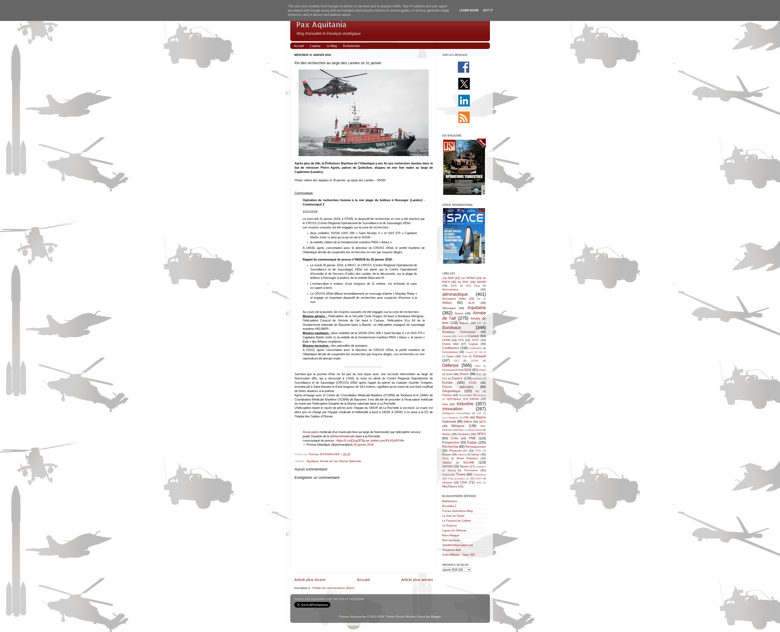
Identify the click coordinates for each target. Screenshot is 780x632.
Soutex (464, 466)
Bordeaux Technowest (458, 331)
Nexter (446, 434)
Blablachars (449, 501)
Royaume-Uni (458, 450)
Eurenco (477, 378)
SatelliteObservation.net (457, 545)
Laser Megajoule (450, 417)
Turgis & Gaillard (456, 478)
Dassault (479, 356)
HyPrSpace (454, 399)
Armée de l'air (329, 461)
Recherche (450, 446)
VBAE (479, 482)
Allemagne (449, 308)
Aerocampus (450, 289)
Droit (449, 374)
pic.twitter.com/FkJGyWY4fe (385, 440)
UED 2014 (476, 478)
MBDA (468, 421)
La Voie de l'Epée (453, 515)
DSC (479, 374)
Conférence (450, 348)
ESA (444, 378)
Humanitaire (466, 395)
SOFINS (447, 466)
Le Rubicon (449, 525)
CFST (475, 340)
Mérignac (458, 426)
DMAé (482, 370)
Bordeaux (451, 327)
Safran (475, 454)
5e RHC (463, 281)
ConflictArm (475, 348)
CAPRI (460, 336)
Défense (450, 365)
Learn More (469, 10)
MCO (482, 421)
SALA (445, 458)
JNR (479, 413)
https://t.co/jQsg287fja (350, 440)
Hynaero (481, 395)
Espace (457, 378)
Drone (464, 374)
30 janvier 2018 (363, 444)
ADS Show (473, 285)
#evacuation (311, 432)
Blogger (436, 616)
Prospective (450, 442)
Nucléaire (464, 434)
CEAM (446, 340)
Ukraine (447, 482)
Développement (451, 370)
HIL (477, 391)
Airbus (447, 302)
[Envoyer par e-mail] (362, 454)
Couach (469, 352)
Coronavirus (450, 352)
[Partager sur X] (375, 454)
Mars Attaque (450, 535)
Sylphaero (481, 466)
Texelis (446, 474)
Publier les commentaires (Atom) (333, 588)
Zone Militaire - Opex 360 (458, 554)
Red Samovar (451, 540)
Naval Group (475, 430)
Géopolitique (451, 391)
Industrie (465, 403)
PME (472, 438)
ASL (479, 323)
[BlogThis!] (369, 454)
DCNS (474, 360)
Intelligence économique (456, 413)
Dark (464, 356)
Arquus (464, 323)
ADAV (454, 285)
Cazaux (473, 336)
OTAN (454, 438)
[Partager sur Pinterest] (388, 454)
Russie (446, 454)
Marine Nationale (350, 461)
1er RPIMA (468, 278)
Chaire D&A (450, 343)
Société (468, 462)
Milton (461, 430)
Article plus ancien (417, 580)
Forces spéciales (457, 387)
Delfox (477, 366)
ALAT (471, 302)
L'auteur (315, 46)
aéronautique (455, 294)
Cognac (473, 343)
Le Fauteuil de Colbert (456, 520)
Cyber (450, 356)
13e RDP (448, 278)
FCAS (472, 382)
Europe (447, 382)
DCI (456, 360)
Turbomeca (479, 474)
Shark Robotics (467, 458)
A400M (481, 281)
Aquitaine (312, 461)
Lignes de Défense (454, 530)
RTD (478, 450)
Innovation (452, 408)
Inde (445, 404)
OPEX (481, 434)
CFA (461, 340)
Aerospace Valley (454, 298)
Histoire (447, 395)
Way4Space (449, 486)
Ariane (459, 313)
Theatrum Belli (451, 550)
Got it (488, 10)
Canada (446, 336)
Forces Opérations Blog (457, 511)
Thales (461, 474)
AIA (478, 299)
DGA (467, 369)
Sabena (462, 454)
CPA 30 (482, 352)
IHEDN (474, 399)
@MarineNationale (342, 436)
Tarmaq (451, 470)
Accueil (299, 46)
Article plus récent (309, 580)
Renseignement (476, 446)
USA (463, 482)
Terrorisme (471, 470)
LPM (466, 417)
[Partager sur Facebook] (382, 454)
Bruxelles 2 (449, 506)
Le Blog (332, 46)
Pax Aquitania (321, 24)
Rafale (472, 442)
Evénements (351, 46)
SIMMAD (447, 462)
